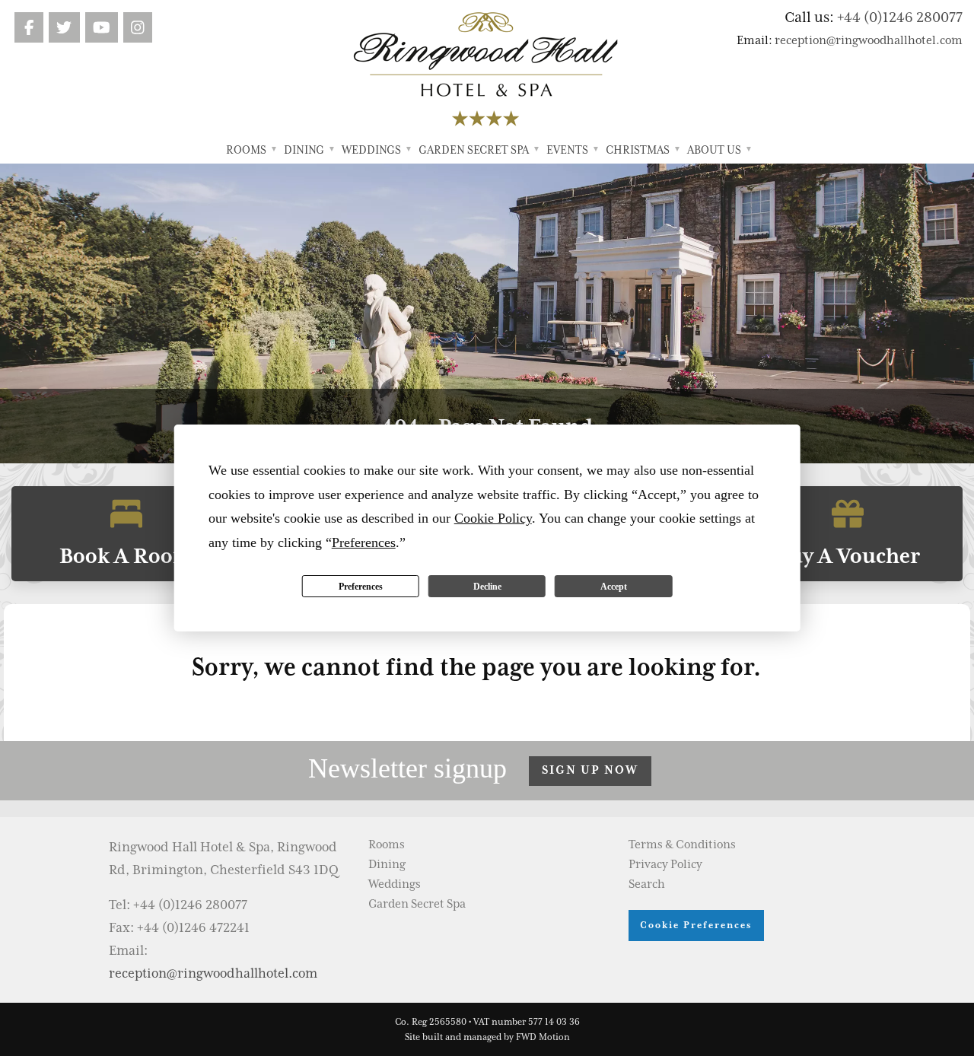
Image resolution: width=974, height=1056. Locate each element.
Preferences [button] (364, 542)
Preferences (361, 586)
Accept (613, 586)
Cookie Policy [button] (493, 518)
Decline (487, 586)
